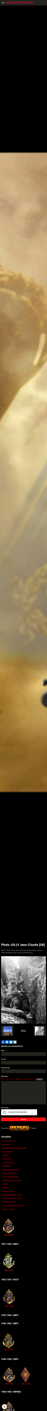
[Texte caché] (24, 1079)
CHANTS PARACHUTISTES (11, 1180)
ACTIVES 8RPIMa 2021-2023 (12, 1198)
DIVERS (4, 1184)
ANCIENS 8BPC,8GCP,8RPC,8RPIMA (14, 1148)
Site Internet (5, 1068)
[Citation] (16, 1079)
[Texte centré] (19, 1079)
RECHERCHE (6, 1145)
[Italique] (5, 1079)
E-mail (3, 1059)
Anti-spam (5, 1107)
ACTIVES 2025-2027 (9, 1141)
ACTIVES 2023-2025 (9, 1202)
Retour (23, 1031)
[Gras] (2, 1079)
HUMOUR (5, 1188)
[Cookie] (4, 1406)
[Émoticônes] (34, 1079)
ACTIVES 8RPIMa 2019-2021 (12, 1195)
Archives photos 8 (8, 1191)
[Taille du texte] (10, 1079)
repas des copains (8, 1209)
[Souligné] (7, 1079)
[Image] (26, 1079)
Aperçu (40, 1079)
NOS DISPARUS (7, 1152)
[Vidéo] (29, 1079)
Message (4, 1076)
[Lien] (21, 1079)
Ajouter (23, 1119)
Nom (3, 1050)
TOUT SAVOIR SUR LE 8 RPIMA (12, 1206)
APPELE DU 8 (6, 1159)
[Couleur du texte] (13, 1079)
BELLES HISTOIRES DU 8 (10, 1170)
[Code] (32, 1079)
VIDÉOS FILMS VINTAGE (10, 1177)
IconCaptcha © (33, 1114)
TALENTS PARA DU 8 (9, 1173)
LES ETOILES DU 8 (8, 1162)
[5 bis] (17, 1376)
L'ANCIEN (5, 1155)
